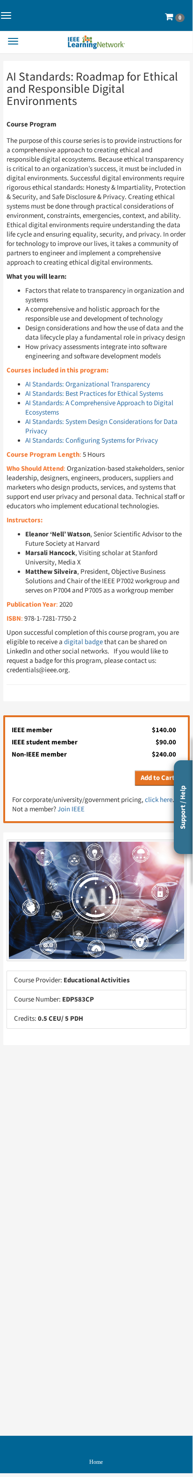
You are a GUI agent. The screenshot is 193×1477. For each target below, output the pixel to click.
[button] (174, 17)
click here (158, 799)
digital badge (83, 642)
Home (96, 1462)
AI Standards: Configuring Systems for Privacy (91, 440)
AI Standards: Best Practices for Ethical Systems (94, 393)
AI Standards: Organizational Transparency (87, 384)
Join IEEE (71, 809)
